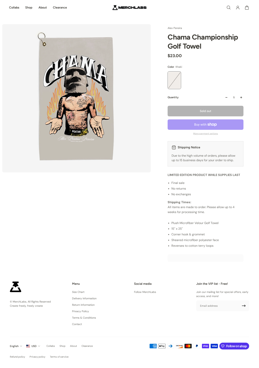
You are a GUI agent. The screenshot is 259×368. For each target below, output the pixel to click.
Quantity (173, 97)
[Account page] (237, 7)
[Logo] (129, 7)
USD (34, 346)
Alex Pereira (175, 28)
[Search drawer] (228, 7)
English (14, 346)
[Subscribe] (244, 305)
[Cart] (246, 7)
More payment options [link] (205, 133)
